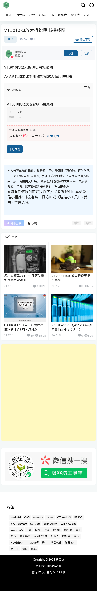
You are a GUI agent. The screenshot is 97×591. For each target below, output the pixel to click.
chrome (38, 517)
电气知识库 (17, 542)
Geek (42, 15)
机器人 (55, 536)
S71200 (35, 523)
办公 (32, 15)
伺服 (37, 529)
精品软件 (56, 542)
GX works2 (64, 517)
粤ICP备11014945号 (48, 566)
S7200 (78, 517)
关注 (72, 53)
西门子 (15, 548)
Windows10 (68, 523)
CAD (27, 517)
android (16, 517)
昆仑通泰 (25, 536)
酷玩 (34, 548)
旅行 (13, 536)
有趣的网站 (40, 536)
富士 (78, 529)
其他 (10, 39)
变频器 (57, 529)
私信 (87, 53)
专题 (22, 15)
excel (50, 517)
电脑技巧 (33, 542)
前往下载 (85, 39)
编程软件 (70, 542)
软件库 (75, 15)
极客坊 (59, 559)
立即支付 (52, 136)
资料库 (62, 15)
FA (52, 15)
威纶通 (68, 529)
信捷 (46, 529)
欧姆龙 (66, 536)
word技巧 (17, 529)
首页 (8, 15)
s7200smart (19, 523)
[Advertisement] (48, 392)
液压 (76, 536)
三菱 (29, 529)
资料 (25, 548)
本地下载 (14, 149)
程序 (44, 542)
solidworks (50, 523)
